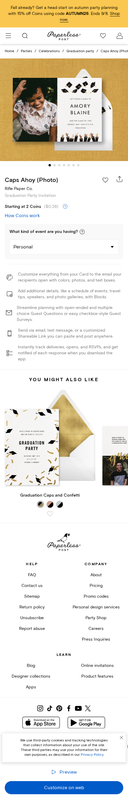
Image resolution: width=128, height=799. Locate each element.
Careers (96, 628)
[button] (82, 232)
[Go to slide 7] (78, 165)
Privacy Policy (92, 754)
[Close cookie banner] (121, 737)
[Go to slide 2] (54, 165)
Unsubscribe (32, 617)
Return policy (32, 607)
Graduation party (80, 51)
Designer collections (31, 676)
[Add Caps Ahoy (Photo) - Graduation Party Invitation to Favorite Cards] (105, 180)
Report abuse (32, 628)
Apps (31, 687)
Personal (23, 247)
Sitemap (32, 596)
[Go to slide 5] (69, 165)
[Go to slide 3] (59, 165)
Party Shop (96, 617)
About (96, 574)
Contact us (32, 585)
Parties (26, 51)
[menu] (8, 35)
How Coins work (22, 216)
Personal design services (96, 607)
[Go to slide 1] (50, 165)
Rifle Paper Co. (19, 188)
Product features (97, 676)
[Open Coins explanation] (65, 207)
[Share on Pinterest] (59, 708)
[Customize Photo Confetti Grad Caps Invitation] (64, 109)
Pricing (96, 585)
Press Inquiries (96, 639)
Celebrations (49, 51)
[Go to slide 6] (73, 165)
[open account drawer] (119, 35)
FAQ (32, 574)
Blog (31, 665)
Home (9, 51)
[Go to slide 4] (64, 165)
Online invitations (97, 665)
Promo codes (96, 596)
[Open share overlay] (119, 179)
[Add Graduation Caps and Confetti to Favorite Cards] (50, 513)
